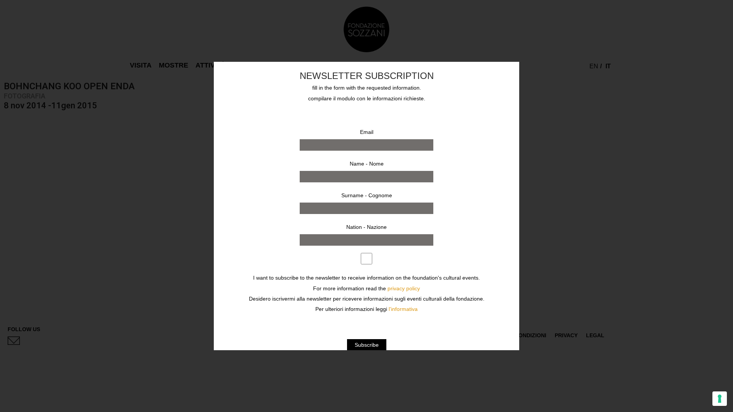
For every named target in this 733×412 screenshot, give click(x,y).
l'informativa (403, 309)
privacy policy (403, 288)
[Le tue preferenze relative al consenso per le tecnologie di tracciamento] (719, 398)
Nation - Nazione (366, 227)
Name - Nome (367, 164)
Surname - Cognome (366, 195)
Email (366, 132)
